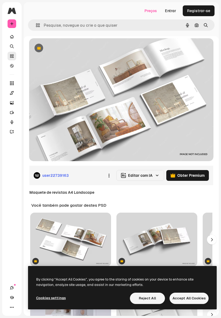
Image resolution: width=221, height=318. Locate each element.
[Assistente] (12, 131)
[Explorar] (12, 65)
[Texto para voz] (12, 122)
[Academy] (12, 297)
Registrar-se (198, 10)
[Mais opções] (108, 175)
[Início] (12, 36)
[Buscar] (12, 46)
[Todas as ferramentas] (12, 83)
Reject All (147, 298)
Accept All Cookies (189, 298)
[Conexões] (12, 288)
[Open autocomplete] (35, 25)
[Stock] (12, 56)
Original (63, 48)
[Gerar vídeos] (12, 112)
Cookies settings (51, 298)
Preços (150, 10)
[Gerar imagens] (12, 102)
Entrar (170, 10)
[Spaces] (12, 93)
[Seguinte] (212, 240)
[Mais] (12, 307)
